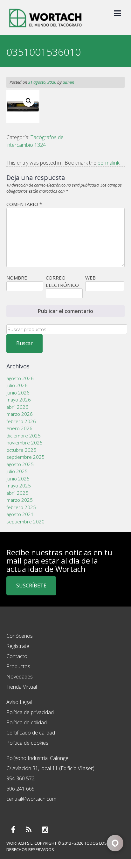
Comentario (24, 204)
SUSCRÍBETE (31, 585)
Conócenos (19, 635)
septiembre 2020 (25, 521)
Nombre (16, 277)
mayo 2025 (18, 485)
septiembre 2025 (25, 457)
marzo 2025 (19, 500)
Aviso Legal (19, 702)
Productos (18, 666)
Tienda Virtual (21, 686)
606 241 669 (20, 788)
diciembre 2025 (23, 435)
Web (90, 277)
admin (68, 82)
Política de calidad (26, 722)
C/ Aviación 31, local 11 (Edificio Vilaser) (50, 768)
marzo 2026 (19, 414)
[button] (28, 101)
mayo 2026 (18, 399)
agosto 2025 (20, 464)
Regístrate (17, 646)
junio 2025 (18, 478)
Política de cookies (27, 742)
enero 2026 (19, 428)
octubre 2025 (21, 450)
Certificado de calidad (30, 732)
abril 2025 (17, 493)
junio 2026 (18, 392)
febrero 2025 (21, 507)
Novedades (19, 676)
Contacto (16, 656)
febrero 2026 (21, 421)
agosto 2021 (20, 514)
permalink (108, 162)
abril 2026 (17, 407)
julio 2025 (17, 471)
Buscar (24, 343)
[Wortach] (45, 28)
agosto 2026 (20, 378)
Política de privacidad (30, 712)
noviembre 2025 (24, 442)
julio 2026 (17, 385)
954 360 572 (20, 778)
